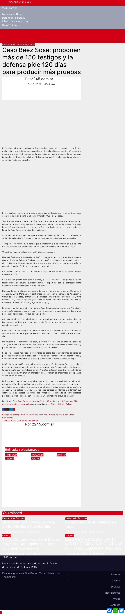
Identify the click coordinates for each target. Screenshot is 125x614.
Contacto (114, 604)
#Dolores (49, 84)
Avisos (116, 598)
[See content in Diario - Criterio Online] (44, 123)
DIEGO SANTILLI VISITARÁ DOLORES (21, 421)
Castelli (116, 580)
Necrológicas (112, 592)
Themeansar (9, 576)
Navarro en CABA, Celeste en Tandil (40, 469)
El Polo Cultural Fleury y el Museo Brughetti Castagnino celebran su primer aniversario (67, 476)
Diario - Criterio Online (61, 404)
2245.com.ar (9, 7)
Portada (30, 44)
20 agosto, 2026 (15, 531)
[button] (4, 35)
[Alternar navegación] (7, 33)
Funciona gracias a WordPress (20, 573)
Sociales (115, 586)
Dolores (20, 44)
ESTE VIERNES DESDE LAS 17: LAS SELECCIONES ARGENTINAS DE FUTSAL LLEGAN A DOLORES (93, 543)
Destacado (9, 44)
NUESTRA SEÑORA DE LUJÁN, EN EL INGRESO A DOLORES (15, 471)
